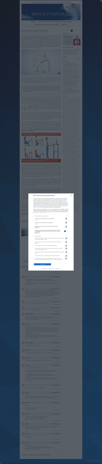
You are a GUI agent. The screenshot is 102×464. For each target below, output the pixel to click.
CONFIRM (42, 264)
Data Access (51, 268)
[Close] (71, 196)
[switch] (65, 218)
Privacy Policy (57, 268)
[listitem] (51, 216)
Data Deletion (44, 268)
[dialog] (51, 232)
